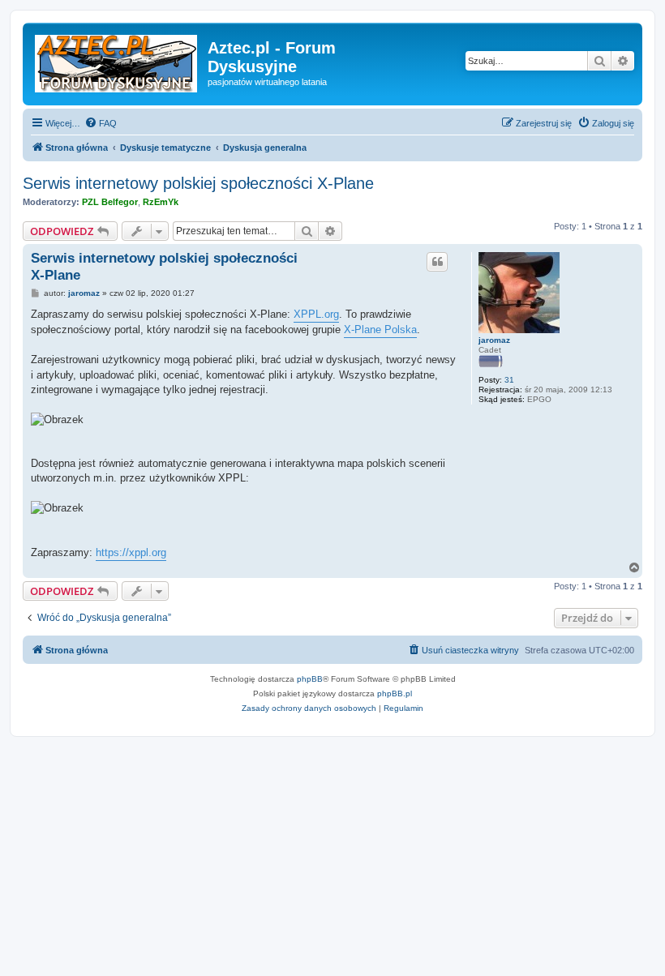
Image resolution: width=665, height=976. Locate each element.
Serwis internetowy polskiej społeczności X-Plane (198, 183)
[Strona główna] (117, 60)
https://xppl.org (131, 552)
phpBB (310, 678)
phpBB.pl (394, 693)
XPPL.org (316, 314)
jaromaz (494, 340)
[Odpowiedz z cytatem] (437, 262)
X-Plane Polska (380, 329)
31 (509, 379)
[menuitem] (100, 123)
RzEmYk (160, 202)
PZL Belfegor (110, 202)
